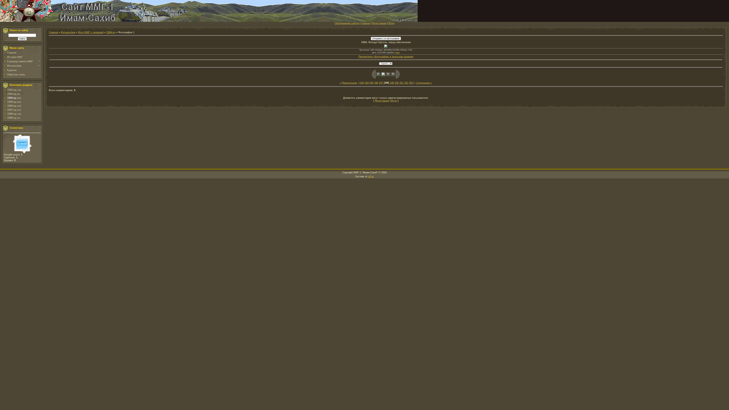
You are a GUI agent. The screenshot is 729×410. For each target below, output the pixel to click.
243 (362, 82)
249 (392, 82)
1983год (11, 93)
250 (397, 82)
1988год (11, 113)
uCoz (371, 176)
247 (381, 82)
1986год (11, 105)
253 (411, 82)
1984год (11, 97)
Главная (365, 23)
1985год (11, 101)
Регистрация (379, 23)
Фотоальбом (68, 32)
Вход (391, 23)
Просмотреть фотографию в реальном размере (385, 56)
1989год (11, 117)
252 (406, 82)
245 (371, 82)
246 (376, 82)
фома (397, 53)
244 (367, 82)
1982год (11, 89)
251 (401, 82)
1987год (11, 109)
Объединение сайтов (347, 23)
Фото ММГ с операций (90, 32)
